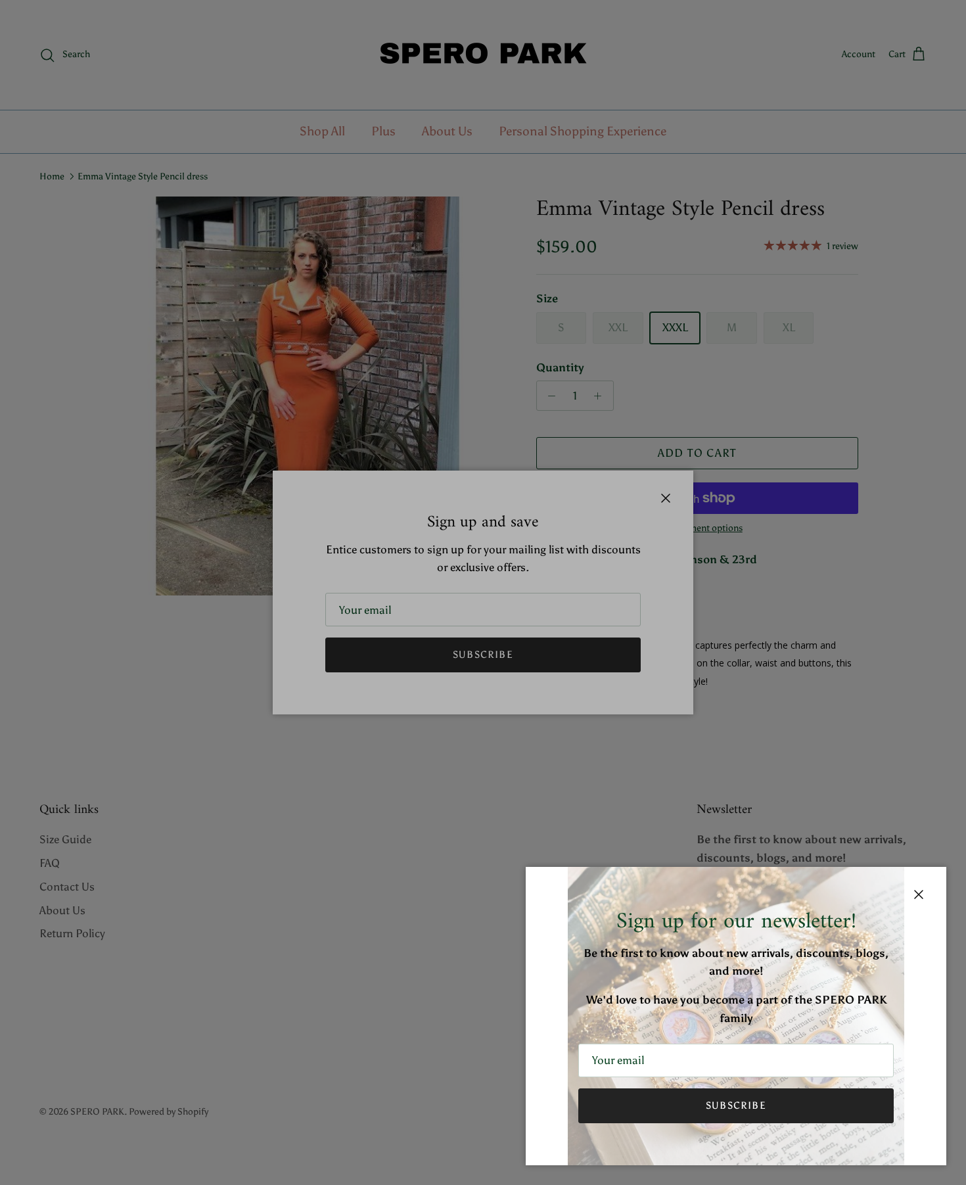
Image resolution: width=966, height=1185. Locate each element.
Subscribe (736, 1105)
